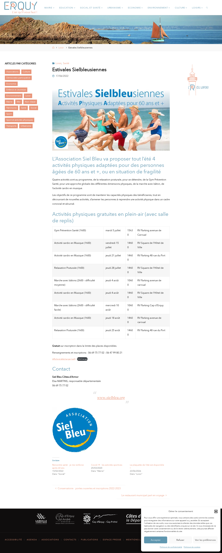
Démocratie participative (18, 77)
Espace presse (112, 539)
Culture (26, 71)
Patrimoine (11, 107)
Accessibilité (13, 539)
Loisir (61, 47)
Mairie (9, 101)
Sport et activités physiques (19, 119)
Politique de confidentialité (171, 547)
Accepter (156, 540)
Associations (12, 71)
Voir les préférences (205, 540)
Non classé (30, 101)
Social (34, 107)
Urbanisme (26, 126)
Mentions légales (138, 539)
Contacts (70, 539)
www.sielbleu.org (111, 397)
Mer (19, 101)
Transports (11, 126)
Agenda (32, 539)
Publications (89, 539)
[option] (198, 80)
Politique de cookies (192, 547)
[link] (207, 7)
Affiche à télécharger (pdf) (64, 359)
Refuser (180, 540)
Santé (66, 63)
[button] (215, 511)
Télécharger (82, 359)
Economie (11, 83)
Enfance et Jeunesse (16, 89)
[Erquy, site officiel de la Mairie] (20, 7)
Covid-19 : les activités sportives (106, 465)
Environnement (13, 95)
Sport (9, 113)
